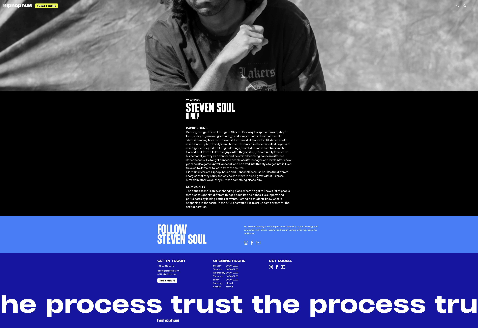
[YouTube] (258, 242)
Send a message (167, 280)
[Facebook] (252, 243)
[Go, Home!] (17, 6)
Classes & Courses (46, 5)
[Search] (465, 5)
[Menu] (473, 6)
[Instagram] (246, 243)
